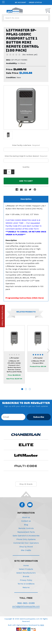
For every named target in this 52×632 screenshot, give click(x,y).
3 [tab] (30, 389)
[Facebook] (17, 189)
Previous (3, 350)
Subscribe (38, 417)
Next (48, 350)
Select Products (26, 569)
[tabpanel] (14, 354)
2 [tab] (26, 389)
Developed (32, 625)
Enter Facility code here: (26, 145)
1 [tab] (22, 389)
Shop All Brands (26, 484)
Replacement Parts (26, 532)
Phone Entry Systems (26, 539)
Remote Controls (26, 528)
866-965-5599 (26, 603)
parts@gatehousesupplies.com (26, 606)
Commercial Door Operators (26, 543)
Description (26, 199)
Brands (26, 576)
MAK (42, 625)
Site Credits (26, 550)
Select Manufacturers (26, 573)
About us (26, 517)
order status (35, 2)
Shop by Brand (26, 547)
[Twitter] (30, 189)
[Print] (26, 189)
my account (20, 2)
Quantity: (26, 167)
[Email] (21, 189)
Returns (26, 587)
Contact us (26, 521)
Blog (26, 525)
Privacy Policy (26, 580)
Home (26, 565)
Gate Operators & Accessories (26, 536)
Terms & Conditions (26, 584)
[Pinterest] (35, 189)
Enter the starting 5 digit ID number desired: (26, 156)
